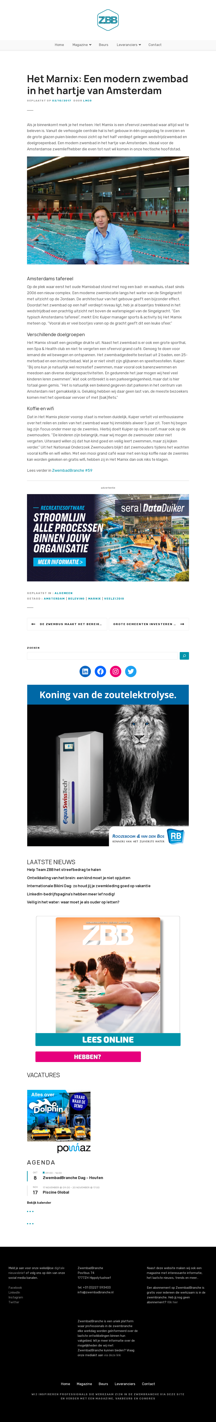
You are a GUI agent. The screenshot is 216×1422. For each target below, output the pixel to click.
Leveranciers (127, 45)
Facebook (15, 1288)
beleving (76, 598)
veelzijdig (114, 598)
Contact (155, 45)
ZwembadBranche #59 (72, 470)
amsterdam (54, 598)
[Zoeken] (184, 656)
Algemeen (64, 593)
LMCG (87, 100)
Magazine (80, 45)
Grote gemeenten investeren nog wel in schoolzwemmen (151, 624)
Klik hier (172, 1302)
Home (59, 45)
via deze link (112, 1355)
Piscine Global (56, 1192)
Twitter (13, 1302)
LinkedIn (14, 1292)
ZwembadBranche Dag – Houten (73, 1178)
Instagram (15, 1297)
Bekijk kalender (39, 1203)
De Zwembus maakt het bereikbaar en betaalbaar (73, 624)
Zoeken (33, 647)
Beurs (103, 45)
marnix (94, 598)
